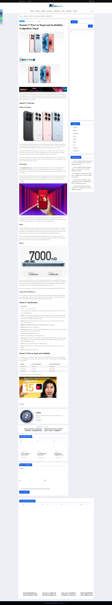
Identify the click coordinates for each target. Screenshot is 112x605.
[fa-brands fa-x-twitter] (91, 1)
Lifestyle (43, 11)
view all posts (38, 419)
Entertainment (57, 11)
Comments (21, 468)
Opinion (74, 142)
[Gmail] (1, 24)
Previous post (39, 426)
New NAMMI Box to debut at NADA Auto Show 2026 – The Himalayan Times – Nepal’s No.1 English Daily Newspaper (82, 175)
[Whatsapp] (27, 60)
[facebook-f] (89, 1)
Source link (21, 404)
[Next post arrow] (66, 429)
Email (45, 480)
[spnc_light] (92, 11)
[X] (23, 60)
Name (20, 480)
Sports (63, 11)
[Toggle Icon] (19, 11)
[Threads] (34, 60)
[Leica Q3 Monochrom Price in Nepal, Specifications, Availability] (43, 445)
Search (74, 22)
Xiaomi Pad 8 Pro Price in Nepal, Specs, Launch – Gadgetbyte (53, 429)
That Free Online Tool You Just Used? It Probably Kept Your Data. (25, 454)
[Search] (88, 11)
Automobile (68, 11)
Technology (49, 11)
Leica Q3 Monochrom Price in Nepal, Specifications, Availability (43, 454)
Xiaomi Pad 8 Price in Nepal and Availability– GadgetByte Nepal (33, 429)
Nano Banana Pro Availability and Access (58, 454)
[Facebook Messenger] (32, 60)
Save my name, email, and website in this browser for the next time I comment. (35, 488)
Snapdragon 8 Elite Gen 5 (26, 167)
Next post (46, 426)
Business (38, 11)
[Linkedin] (25, 60)
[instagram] (93, 1)
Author (38, 413)
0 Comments (38, 21)
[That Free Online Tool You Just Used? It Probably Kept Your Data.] (26, 445)
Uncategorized (75, 150)
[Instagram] (29, 60)
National (32, 11)
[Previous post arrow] (19, 429)
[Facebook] (20, 60)
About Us (75, 11)
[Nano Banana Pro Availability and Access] (60, 445)
